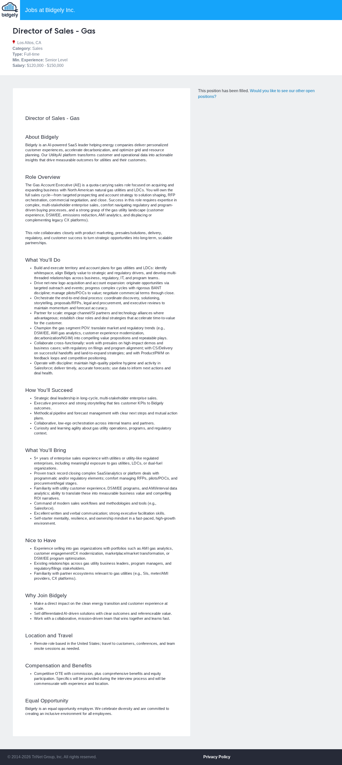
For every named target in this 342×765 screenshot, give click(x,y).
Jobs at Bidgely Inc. (50, 10)
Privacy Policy (216, 757)
